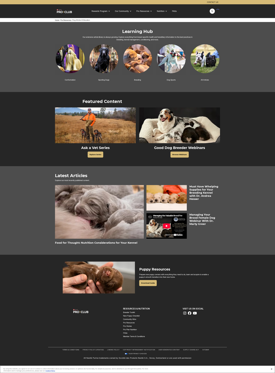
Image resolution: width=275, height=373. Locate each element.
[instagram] (184, 314)
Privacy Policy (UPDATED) (93, 350)
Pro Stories (127, 326)
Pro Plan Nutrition (130, 329)
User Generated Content (169, 350)
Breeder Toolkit (129, 312)
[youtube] (195, 314)
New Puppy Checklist (131, 316)
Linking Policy (113, 350)
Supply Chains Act (191, 350)
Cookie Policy (50, 371)
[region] (137, 369)
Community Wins (129, 319)
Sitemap (205, 350)
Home (57, 20)
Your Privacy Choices (137, 353)
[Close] (271, 369)
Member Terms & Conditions (134, 336)
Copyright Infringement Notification (139, 350)
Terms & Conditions (70, 350)
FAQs (174, 11)
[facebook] (189, 314)
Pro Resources (66, 20)
